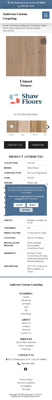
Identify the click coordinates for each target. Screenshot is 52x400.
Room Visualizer (26, 346)
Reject (32, 205)
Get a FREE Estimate (26, 342)
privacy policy (26, 196)
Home (5, 25)
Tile (26, 310)
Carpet (26, 297)
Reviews (26, 330)
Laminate (26, 303)
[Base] (23, 126)
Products (35, 25)
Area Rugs (26, 314)
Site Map (26, 389)
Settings (26, 210)
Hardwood (24, 25)
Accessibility (26, 386)
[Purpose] (11, 126)
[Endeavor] (34, 126)
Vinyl (26, 307)
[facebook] (26, 369)
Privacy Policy (26, 380)
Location (26, 326)
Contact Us (15, 145)
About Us (26, 323)
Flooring (14, 25)
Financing (38, 145)
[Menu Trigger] (45, 15)
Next (48, 127)
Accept (19, 205)
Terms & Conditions (26, 383)
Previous (4, 127)
